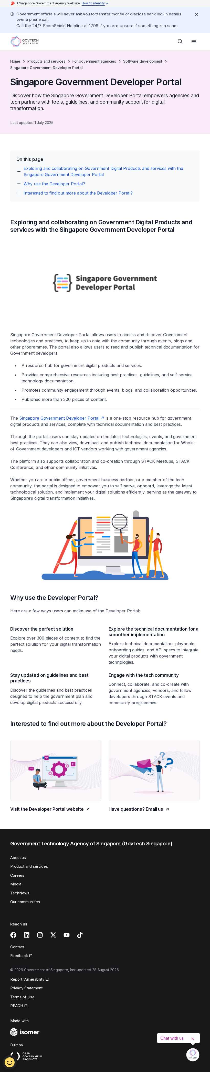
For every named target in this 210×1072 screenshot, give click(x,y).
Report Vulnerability (27, 979)
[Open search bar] (180, 41)
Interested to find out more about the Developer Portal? (78, 193)
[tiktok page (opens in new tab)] (80, 935)
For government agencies (94, 61)
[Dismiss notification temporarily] (197, 14)
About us (18, 857)
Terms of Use (22, 996)
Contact (17, 946)
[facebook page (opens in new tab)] (13, 935)
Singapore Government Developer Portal (61, 418)
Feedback (21, 956)
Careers (17, 875)
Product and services (29, 866)
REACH (19, 1006)
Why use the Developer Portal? (54, 183)
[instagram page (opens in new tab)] (40, 935)
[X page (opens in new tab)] (53, 935)
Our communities (25, 901)
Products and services (46, 61)
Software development (142, 61)
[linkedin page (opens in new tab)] (27, 935)
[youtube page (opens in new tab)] (67, 935)
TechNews (19, 893)
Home (15, 61)
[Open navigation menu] (193, 41)
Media (15, 884)
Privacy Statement (26, 988)
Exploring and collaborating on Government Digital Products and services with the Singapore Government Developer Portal (103, 171)
